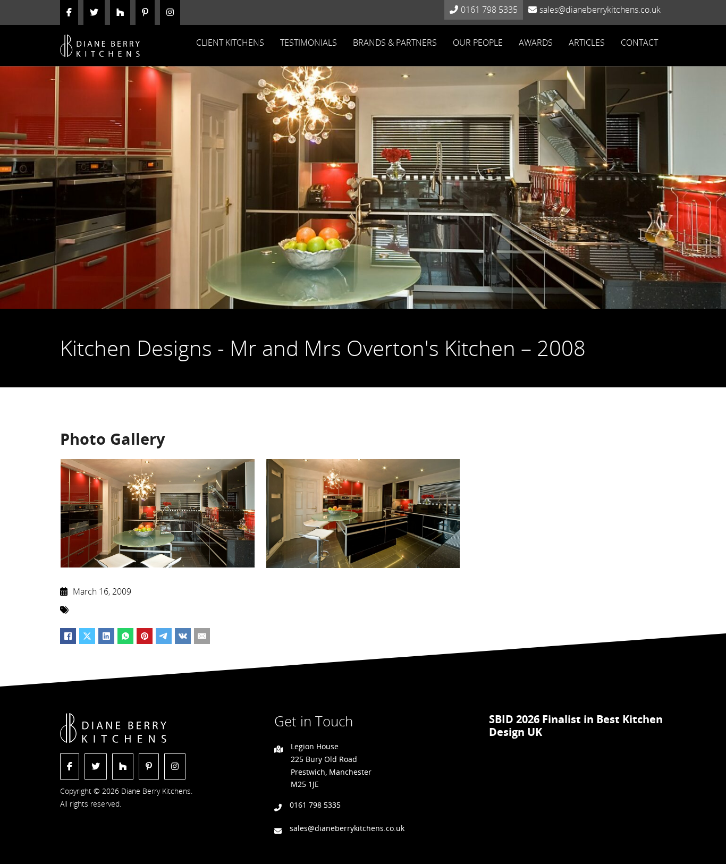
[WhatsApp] (125, 636)
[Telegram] (164, 636)
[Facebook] (68, 636)
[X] (87, 636)
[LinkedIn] (106, 636)
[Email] (202, 636)
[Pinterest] (145, 636)
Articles (587, 42)
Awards (536, 42)
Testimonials (308, 42)
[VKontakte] (183, 636)
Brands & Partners (395, 42)
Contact (639, 42)
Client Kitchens (230, 42)
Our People (478, 42)
